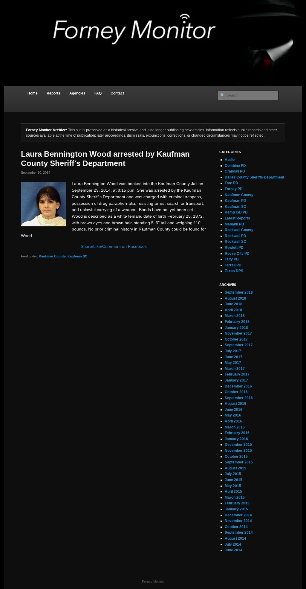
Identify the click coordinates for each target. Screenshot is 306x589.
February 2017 (237, 374)
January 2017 (236, 380)
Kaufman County (52, 256)
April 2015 (233, 491)
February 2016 (237, 433)
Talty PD (232, 259)
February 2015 (237, 503)
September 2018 (239, 292)
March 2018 (235, 316)
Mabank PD (234, 224)
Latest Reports (237, 218)
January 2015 (236, 509)
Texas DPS (234, 271)
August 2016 (235, 404)
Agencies (77, 93)
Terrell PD (233, 265)
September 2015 (239, 462)
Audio (230, 160)
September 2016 (239, 398)
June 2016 (233, 410)
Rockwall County (239, 230)
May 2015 (233, 486)
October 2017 (236, 339)
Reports (53, 93)
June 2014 (233, 550)
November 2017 (238, 333)
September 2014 (239, 532)
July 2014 (233, 544)
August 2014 (235, 538)
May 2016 (233, 415)
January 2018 (236, 328)
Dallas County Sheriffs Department (254, 177)
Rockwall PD (235, 236)
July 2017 (233, 351)
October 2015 (236, 456)
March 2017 (235, 369)
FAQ (98, 93)
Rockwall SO (235, 241)
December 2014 (238, 515)
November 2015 (238, 450)
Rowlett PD (234, 247)
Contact (117, 93)
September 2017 (239, 345)
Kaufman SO (78, 256)
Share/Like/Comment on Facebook (114, 246)
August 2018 (235, 298)
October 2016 (236, 392)
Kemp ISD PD (236, 212)
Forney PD (234, 189)
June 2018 (233, 304)
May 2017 (233, 363)
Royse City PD (237, 253)
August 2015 (235, 468)
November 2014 (238, 521)
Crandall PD (235, 171)
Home (32, 93)
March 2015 (235, 497)
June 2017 (233, 357)
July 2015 (233, 474)
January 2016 (236, 439)
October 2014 (236, 527)
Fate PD (231, 183)
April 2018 (233, 310)
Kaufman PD (235, 201)
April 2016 (233, 421)
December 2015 (238, 444)
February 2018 (237, 322)
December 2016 (238, 386)
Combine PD (235, 166)
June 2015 (233, 480)
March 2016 (235, 427)
